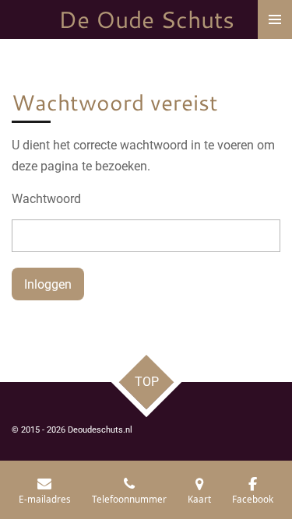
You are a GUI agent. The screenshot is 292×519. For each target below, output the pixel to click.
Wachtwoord (46, 198)
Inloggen (48, 284)
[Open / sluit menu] (275, 19)
